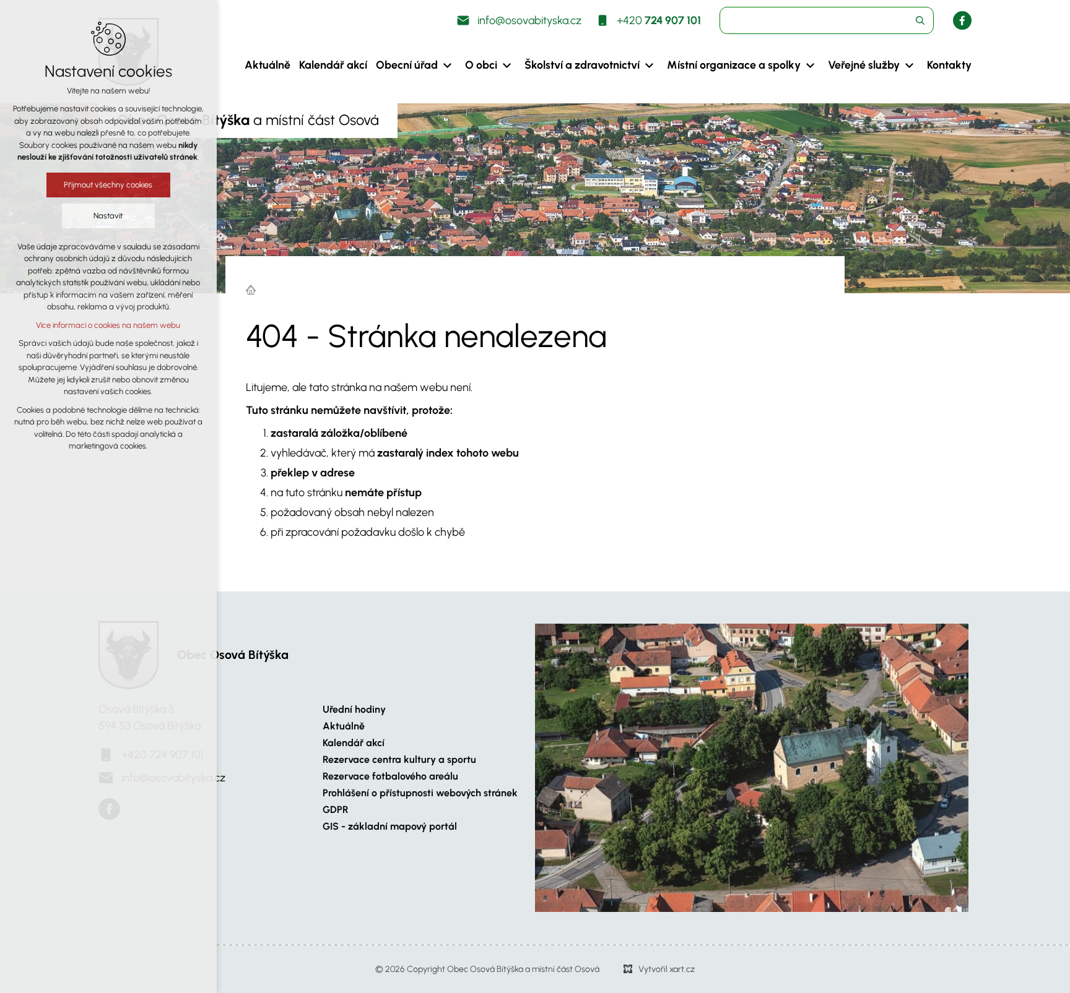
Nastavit (108, 215)
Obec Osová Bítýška (233, 654)
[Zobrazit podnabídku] (447, 65)
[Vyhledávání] (827, 20)
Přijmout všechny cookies (108, 184)
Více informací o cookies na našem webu (109, 325)
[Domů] (254, 288)
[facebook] (962, 20)
